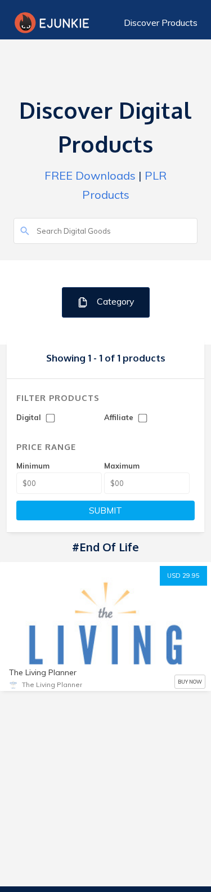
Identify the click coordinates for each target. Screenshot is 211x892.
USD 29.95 (183, 575)
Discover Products (160, 22)
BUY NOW (190, 682)
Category (114, 301)
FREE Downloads (90, 175)
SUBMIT (105, 510)
